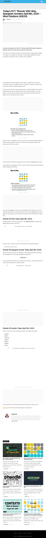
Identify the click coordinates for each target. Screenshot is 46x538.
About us (15, 533)
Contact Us (20, 533)
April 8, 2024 (15, 19)
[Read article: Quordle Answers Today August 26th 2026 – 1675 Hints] (33, 478)
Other (20, 19)
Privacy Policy (29, 533)
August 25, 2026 (11, 496)
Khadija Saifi (8, 19)
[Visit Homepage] (9, 1)
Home (25, 533)
